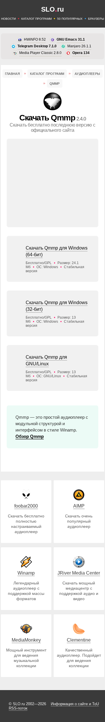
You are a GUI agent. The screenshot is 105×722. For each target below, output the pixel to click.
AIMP (79, 505)
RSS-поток (18, 708)
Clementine (79, 640)
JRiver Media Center (78, 573)
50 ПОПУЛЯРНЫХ (70, 18)
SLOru (52, 9)
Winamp (26, 573)
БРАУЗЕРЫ (96, 18)
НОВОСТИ (8, 18)
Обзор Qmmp (29, 436)
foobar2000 (26, 505)
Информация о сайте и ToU (75, 704)
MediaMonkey (26, 640)
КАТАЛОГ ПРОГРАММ (36, 18)
